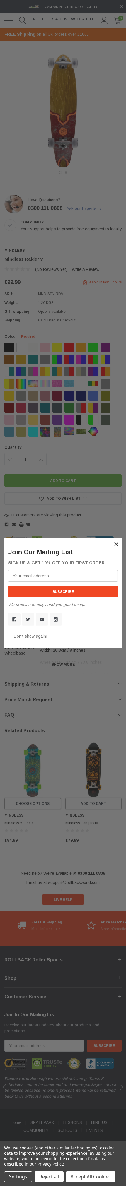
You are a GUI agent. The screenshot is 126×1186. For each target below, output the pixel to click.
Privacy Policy (50, 1164)
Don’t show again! (30, 636)
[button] (116, 544)
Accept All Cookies (91, 1176)
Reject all (49, 1176)
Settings (18, 1176)
